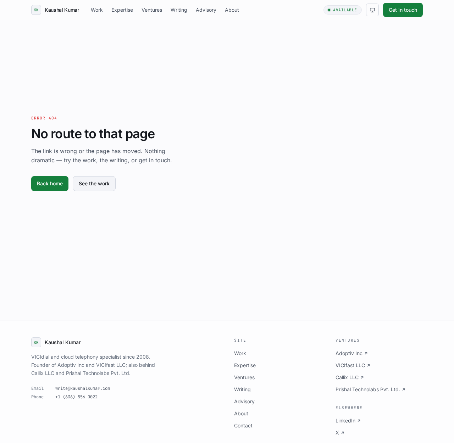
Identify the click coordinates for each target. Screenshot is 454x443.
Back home (50, 183)
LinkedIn (345, 420)
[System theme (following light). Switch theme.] (372, 10)
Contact (243, 425)
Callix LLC (347, 377)
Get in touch (403, 10)
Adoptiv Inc (349, 353)
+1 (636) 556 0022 (76, 397)
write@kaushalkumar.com (82, 388)
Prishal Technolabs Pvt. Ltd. (368, 389)
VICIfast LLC (350, 365)
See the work (94, 183)
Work (97, 10)
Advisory (206, 10)
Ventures (152, 10)
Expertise (122, 10)
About (232, 10)
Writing (179, 10)
